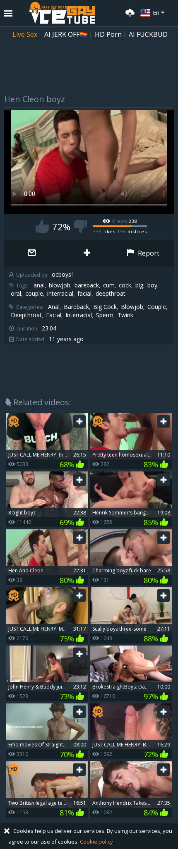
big (139, 285)
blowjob (59, 285)
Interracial (78, 315)
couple (34, 294)
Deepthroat (26, 315)
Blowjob (132, 307)
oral (16, 294)
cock (125, 285)
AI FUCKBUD (148, 34)
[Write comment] (31, 253)
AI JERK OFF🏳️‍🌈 (66, 34)
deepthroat (110, 294)
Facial (53, 315)
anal (39, 285)
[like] (42, 226)
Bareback (76, 307)
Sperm (104, 315)
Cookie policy (96, 841)
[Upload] (128, 11)
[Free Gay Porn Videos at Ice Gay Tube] (62, 12)
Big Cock (105, 307)
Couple (156, 307)
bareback (87, 285)
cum (109, 285)
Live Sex (24, 34)
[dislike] (80, 226)
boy (152, 285)
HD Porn (108, 34)
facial (84, 294)
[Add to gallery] (86, 253)
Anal (54, 307)
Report (147, 253)
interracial (60, 294)
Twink (125, 315)
